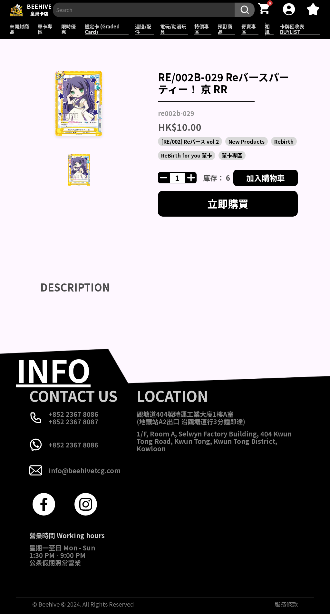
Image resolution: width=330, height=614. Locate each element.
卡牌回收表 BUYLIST (292, 29)
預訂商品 (225, 29)
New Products (246, 141)
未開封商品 (19, 29)
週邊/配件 (143, 29)
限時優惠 (68, 29)
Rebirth (284, 141)
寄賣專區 (248, 29)
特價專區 (201, 29)
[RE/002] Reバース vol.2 (190, 141)
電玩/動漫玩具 (173, 29)
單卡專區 (45, 29)
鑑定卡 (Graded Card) (102, 29)
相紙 (267, 29)
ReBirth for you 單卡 (186, 155)
